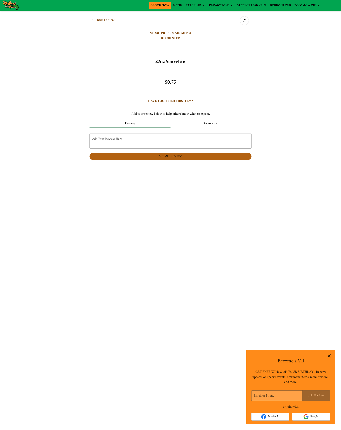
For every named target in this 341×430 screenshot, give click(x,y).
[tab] (130, 123)
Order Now (159, 5)
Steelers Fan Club (252, 5)
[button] (195, 5)
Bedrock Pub (280, 5)
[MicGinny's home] (19, 5)
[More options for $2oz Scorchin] (244, 20)
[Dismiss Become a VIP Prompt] (329, 356)
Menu (177, 5)
